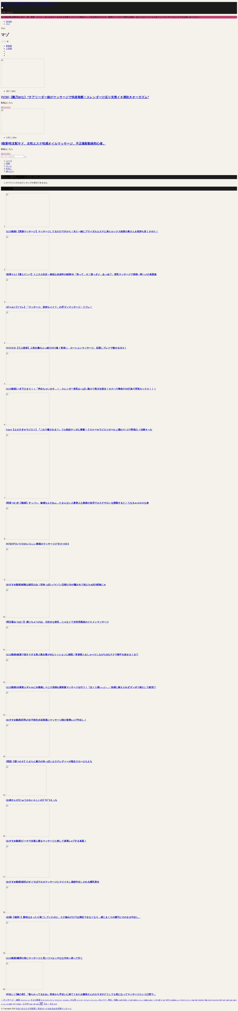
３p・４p (48, 1003)
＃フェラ (87, 1000)
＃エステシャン (25, 1000)
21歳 (230, 1000)
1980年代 (201, 1000)
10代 (167, 1000)
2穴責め (18, 1004)
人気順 (9, 48)
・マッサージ (7, 1000)
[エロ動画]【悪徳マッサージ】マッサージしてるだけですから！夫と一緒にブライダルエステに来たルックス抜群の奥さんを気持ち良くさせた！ (82, 231)
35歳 (30, 1004)
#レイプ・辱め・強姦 (108, 1000)
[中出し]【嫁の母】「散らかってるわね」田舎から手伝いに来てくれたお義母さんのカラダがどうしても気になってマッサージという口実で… (81, 994)
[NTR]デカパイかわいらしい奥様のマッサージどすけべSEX (37, 544)
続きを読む (6, 107)
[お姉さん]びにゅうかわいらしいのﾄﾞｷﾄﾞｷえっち (31, 800)
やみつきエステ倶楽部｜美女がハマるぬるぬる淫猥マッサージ (29, 3)
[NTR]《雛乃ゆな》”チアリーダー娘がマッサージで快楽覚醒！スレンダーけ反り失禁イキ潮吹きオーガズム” (75, 97)
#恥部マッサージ (138, 1000)
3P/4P (55, 1004)
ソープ (9, 161)
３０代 (26, 1004)
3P (41, 1003)
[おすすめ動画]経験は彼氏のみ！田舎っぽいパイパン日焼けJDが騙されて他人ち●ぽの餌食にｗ (56, 584)
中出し (9, 169)
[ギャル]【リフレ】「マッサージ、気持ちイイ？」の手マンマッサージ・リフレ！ (49, 307)
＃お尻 (73, 1000)
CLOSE (4, 10)
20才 (224, 1000)
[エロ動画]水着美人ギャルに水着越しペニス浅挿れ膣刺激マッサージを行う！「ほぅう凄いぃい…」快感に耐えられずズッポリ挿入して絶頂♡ (81, 687)
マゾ (8, 24)
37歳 (33, 1004)
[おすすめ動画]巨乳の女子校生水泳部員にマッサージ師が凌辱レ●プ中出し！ (46, 720)
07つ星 (163, 1000)
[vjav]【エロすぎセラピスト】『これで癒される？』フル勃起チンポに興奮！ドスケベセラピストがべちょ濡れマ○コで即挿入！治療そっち (79, 429)
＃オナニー (58, 1000)
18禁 (196, 1000)
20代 (220, 1000)
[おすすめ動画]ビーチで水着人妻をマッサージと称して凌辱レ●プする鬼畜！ (46, 841)
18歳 (192, 1000)
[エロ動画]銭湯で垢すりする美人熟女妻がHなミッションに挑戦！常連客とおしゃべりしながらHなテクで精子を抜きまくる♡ (72, 654)
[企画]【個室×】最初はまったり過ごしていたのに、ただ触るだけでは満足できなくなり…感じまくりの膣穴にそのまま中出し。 (73, 917)
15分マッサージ (185, 1000)
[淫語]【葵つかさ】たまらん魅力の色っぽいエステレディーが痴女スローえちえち (49, 761)
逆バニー (10, 171)
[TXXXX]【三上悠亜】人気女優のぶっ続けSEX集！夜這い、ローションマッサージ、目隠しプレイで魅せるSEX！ (66, 348)
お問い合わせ (7, 12)
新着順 (9, 46)
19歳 (205, 1000)
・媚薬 (17, 1000)
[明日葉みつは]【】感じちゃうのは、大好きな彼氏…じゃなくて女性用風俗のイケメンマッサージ (57, 622)
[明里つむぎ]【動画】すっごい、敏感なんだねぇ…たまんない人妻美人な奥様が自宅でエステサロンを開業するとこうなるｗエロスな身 (77, 503)
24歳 (234, 1000)
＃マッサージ (94, 1000)
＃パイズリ (80, 1000)
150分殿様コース (175, 1000)
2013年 (210, 1000)
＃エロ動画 (36, 1000)
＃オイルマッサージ (47, 1000)
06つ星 (157, 1000)
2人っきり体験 (7, 1004)
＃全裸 (120, 1000)
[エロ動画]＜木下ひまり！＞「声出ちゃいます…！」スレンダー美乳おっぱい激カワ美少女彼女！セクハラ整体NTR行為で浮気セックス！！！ (81, 389)
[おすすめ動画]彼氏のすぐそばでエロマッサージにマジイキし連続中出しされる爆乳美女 (52, 882)
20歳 (227, 1000)
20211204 (216, 1000)
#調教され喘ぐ (148, 1000)
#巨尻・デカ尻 (128, 1000)
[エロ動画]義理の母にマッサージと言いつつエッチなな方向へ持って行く (44, 958)
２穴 (14, 1004)
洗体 (8, 163)
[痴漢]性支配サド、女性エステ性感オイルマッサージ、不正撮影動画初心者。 (53, 143)
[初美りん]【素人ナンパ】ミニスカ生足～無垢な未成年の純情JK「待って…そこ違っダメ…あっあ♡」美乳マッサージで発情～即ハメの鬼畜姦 (81, 274)
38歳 (37, 1004)
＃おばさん (66, 1000)
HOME (9, 21)
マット (9, 166)
